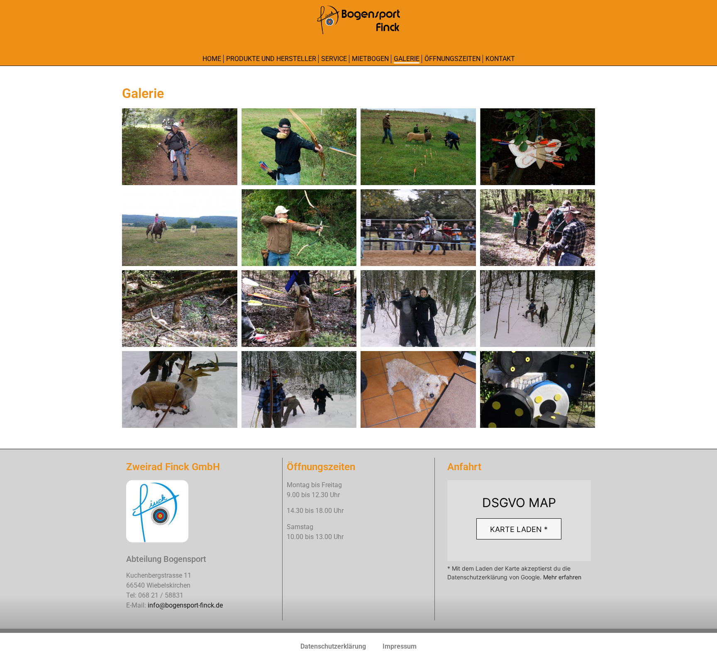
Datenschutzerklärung (333, 646)
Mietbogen (370, 59)
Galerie (406, 59)
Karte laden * (519, 529)
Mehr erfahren (562, 577)
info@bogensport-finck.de (185, 605)
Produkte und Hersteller (271, 59)
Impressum (400, 646)
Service (334, 59)
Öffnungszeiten (452, 59)
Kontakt (500, 59)
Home (211, 59)
